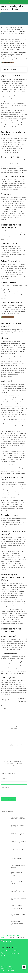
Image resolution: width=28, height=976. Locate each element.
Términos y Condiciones (7, 970)
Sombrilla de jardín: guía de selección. (7, 700)
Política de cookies (6, 966)
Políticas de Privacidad (7, 968)
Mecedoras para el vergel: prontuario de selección (21, 700)
